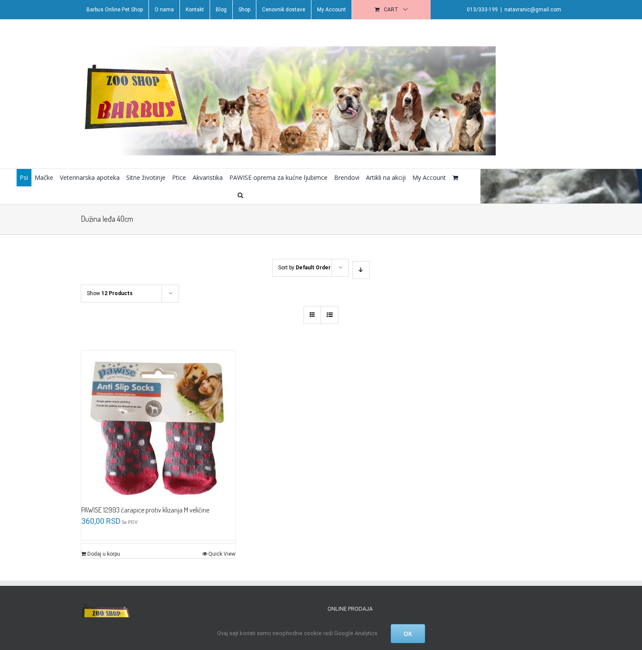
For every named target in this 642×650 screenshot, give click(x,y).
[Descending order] (360, 270)
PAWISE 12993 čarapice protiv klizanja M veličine (145, 510)
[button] (240, 195)
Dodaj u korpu (103, 554)
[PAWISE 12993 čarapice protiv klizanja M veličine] (158, 428)
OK (408, 633)
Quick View (221, 554)
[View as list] (329, 314)
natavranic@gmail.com (532, 10)
